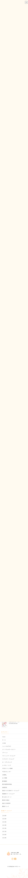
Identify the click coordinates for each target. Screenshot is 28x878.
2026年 (4, 815)
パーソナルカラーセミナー (9, 749)
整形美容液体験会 (7, 784)
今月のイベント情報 (7, 768)
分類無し (4, 775)
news (3, 737)
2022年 (4, 828)
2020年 (4, 834)
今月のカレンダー (6, 771)
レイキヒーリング (6, 765)
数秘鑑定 (4, 781)
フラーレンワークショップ (8, 756)
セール (4, 740)
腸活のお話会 (5, 800)
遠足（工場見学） (6, 803)
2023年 (4, 825)
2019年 (4, 838)
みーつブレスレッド (7, 762)
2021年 (4, 831)
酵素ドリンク (5, 806)
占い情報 (4, 778)
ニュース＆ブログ (6, 746)
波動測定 (4, 787)
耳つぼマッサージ (7, 797)
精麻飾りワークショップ (8, 794)
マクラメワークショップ (8, 759)
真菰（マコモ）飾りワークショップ (10, 790)
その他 (4, 743)
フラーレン (5, 752)
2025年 (4, 819)
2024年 (4, 822)
